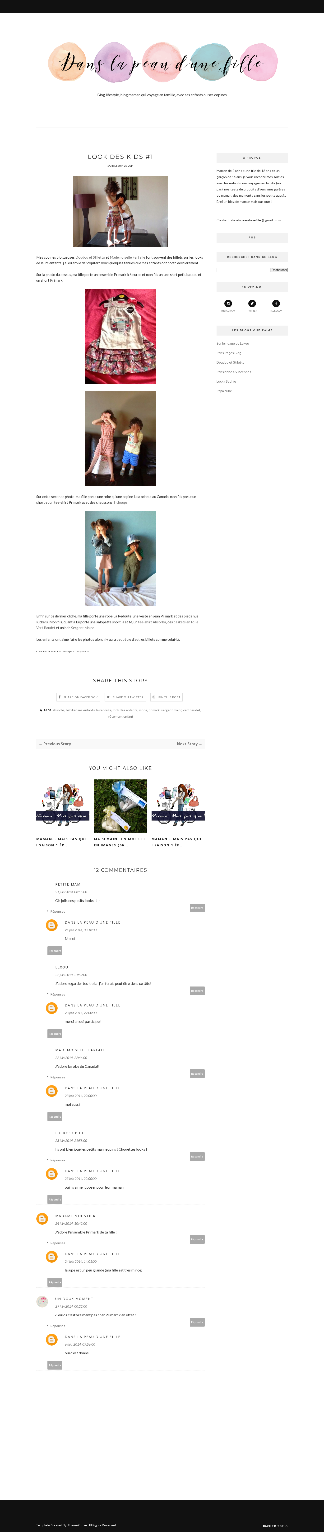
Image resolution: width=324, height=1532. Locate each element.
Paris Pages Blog (229, 353)
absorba (59, 710)
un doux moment (74, 1298)
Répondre (197, 907)
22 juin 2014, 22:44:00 (71, 1058)
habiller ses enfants (80, 710)
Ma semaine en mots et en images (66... (120, 842)
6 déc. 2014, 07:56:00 (80, 1344)
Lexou (61, 967)
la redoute (103, 710)
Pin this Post (169, 697)
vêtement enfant (120, 716)
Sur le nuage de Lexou (233, 343)
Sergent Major (82, 628)
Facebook (276, 310)
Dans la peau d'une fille (92, 922)
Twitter (252, 310)
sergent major (171, 710)
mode (143, 710)
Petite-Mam (68, 884)
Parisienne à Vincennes (234, 372)
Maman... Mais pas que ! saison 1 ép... (61, 842)
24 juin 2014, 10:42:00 (71, 1223)
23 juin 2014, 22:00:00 (81, 1013)
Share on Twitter (128, 697)
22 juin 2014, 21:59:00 (71, 975)
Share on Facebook (81, 697)
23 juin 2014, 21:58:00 (71, 1140)
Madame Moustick (75, 1216)
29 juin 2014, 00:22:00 (71, 1306)
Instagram (228, 310)
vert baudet (191, 710)
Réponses (57, 911)
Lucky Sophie (82, 651)
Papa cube (224, 391)
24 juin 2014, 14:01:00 (81, 1261)
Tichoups (120, 502)
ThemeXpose (77, 1525)
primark (154, 710)
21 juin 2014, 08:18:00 (81, 930)
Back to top (274, 1526)
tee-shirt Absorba (152, 622)
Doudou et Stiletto (90, 257)
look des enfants (125, 710)
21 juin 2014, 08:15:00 (71, 892)
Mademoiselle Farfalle (127, 257)
